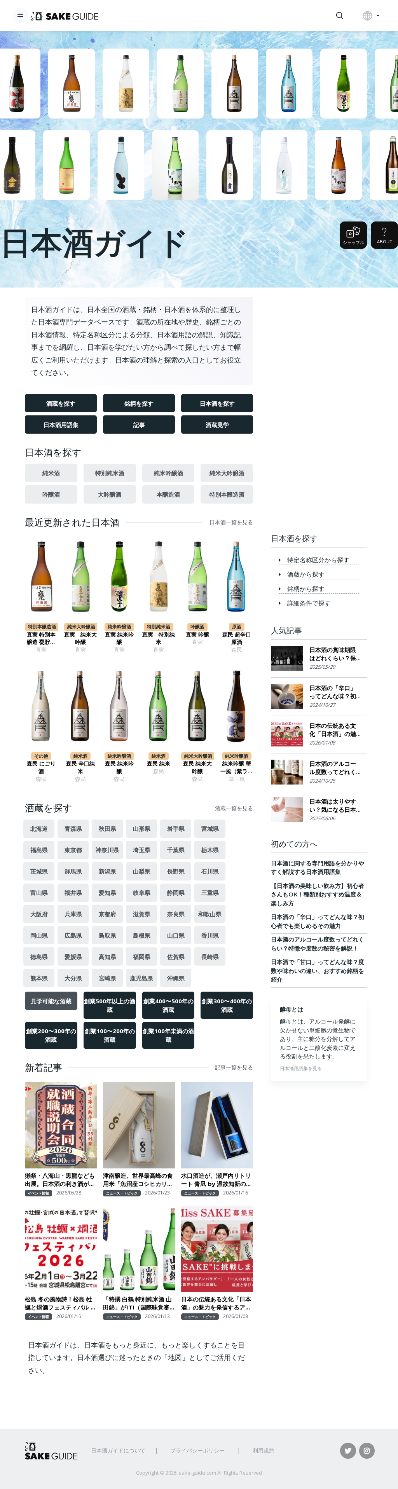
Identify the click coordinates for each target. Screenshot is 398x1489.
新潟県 (107, 871)
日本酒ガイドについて (118, 1450)
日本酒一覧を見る (231, 522)
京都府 (107, 914)
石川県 (210, 871)
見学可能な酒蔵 (51, 1001)
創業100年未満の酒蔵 (168, 1035)
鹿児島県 (141, 978)
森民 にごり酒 (41, 767)
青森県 (73, 828)
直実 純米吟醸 (119, 638)
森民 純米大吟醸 (197, 767)
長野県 (176, 871)
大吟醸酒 (109, 494)
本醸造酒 (168, 494)
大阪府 (39, 914)
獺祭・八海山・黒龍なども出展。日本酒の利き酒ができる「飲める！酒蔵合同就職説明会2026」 (60, 1180)
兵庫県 (73, 914)
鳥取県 (107, 935)
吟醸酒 (51, 494)
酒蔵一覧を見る (234, 808)
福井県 (73, 892)
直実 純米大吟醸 (80, 638)
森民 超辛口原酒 (236, 638)
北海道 (39, 828)
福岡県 (141, 957)
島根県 (141, 935)
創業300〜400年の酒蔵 (227, 1005)
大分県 (73, 978)
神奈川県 (107, 850)
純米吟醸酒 (168, 473)
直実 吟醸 (197, 634)
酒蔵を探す (60, 403)
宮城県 (210, 828)
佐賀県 (176, 957)
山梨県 (141, 871)
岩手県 (176, 828)
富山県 (39, 892)
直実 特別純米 (158, 638)
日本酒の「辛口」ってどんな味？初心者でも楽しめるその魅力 (332, 692)
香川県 (210, 935)
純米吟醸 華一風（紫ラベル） (236, 767)
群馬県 (73, 871)
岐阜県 (141, 892)
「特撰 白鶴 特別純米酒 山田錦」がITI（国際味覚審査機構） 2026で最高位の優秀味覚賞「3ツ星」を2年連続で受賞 (139, 1303)
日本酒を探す (217, 403)
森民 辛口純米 (80, 767)
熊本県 (39, 978)
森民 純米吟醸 (119, 767)
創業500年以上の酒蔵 (109, 1005)
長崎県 (210, 957)
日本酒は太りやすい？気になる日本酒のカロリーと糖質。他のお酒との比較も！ (332, 806)
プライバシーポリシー (197, 1450)
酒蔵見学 (217, 425)
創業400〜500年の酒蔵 (168, 1005)
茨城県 (39, 871)
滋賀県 (141, 914)
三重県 (210, 892)
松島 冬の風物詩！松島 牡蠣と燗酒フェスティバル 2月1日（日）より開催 (59, 1303)
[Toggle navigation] (20, 15)
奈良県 (176, 914)
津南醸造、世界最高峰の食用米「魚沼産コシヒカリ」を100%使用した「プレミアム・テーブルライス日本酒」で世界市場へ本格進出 (138, 1180)
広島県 (73, 935)
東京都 (73, 850)
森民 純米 (158, 763)
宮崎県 (107, 978)
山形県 (141, 828)
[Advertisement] (319, 404)
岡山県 (39, 935)
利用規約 (263, 1450)
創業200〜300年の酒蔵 (51, 1035)
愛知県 (107, 892)
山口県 (176, 935)
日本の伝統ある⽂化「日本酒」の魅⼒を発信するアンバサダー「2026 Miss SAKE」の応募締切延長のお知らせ (216, 1303)
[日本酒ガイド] (64, 15)
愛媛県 (73, 957)
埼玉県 (141, 850)
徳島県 (39, 957)
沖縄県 (176, 978)
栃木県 (210, 850)
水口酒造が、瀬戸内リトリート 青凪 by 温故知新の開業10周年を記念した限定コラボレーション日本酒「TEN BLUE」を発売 (216, 1180)
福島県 (39, 850)
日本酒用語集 (61, 425)
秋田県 (107, 828)
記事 (139, 425)
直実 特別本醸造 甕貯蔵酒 (41, 638)
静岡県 (176, 892)
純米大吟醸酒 (226, 473)
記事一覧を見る (234, 1067)
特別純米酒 (109, 473)
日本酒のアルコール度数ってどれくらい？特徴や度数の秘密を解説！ (332, 768)
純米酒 (51, 473)
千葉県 (176, 850)
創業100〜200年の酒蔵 (110, 1035)
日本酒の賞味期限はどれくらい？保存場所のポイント (332, 654)
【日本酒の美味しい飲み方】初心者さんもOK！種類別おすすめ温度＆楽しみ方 (317, 894)
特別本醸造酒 (226, 494)
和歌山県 (210, 914)
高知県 (107, 957)
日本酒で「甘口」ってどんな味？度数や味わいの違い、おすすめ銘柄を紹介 (317, 970)
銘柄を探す (139, 403)
